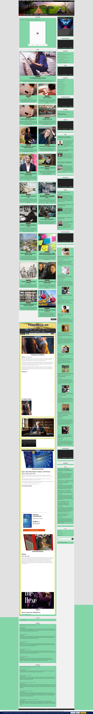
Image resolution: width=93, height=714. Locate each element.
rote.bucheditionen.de (61, 59)
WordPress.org (60, 535)
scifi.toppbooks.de (60, 92)
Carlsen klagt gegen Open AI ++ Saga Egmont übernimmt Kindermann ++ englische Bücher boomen (47, 196)
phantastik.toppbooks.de (61, 84)
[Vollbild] (72, 47)
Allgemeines (62, 114)
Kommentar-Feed (60, 533)
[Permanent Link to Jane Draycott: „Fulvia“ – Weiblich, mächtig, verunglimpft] (28, 270)
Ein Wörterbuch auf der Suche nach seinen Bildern (27, 682)
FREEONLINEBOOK (36, 14)
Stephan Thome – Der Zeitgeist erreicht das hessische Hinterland (64, 137)
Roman (27, 14)
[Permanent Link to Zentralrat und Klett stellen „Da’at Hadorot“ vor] (28, 111)
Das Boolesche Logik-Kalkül (62, 17)
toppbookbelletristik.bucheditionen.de (63, 60)
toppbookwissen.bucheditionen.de (63, 62)
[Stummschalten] (70, 47)
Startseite (20, 14)
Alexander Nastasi (71, 112)
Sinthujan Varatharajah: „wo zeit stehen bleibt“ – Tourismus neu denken (28, 254)
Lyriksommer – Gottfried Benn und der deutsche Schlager (28, 225)
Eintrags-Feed (60, 532)
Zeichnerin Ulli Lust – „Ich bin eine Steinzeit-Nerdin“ (65, 218)
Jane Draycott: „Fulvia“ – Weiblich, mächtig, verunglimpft (28, 282)
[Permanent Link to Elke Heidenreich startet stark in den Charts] (38, 64)
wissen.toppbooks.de (61, 94)
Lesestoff (23, 1)
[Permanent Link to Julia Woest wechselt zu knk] (47, 111)
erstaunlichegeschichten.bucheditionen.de (64, 54)
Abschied (64, 111)
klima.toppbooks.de (61, 81)
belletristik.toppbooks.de (61, 79)
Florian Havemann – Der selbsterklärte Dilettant (47, 146)
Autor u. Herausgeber (39, 1)
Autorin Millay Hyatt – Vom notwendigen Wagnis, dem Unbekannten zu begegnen (63, 503)
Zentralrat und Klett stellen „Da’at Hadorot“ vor (28, 119)
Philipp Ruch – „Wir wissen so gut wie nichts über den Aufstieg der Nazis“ (28, 174)
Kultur (32, 1)
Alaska (63, 112)
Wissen (28, 1)
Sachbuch (31, 14)
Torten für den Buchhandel (47, 97)
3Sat (64, 112)
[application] (65, 44)
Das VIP (28, 97)
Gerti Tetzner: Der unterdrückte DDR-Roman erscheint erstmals (65, 150)
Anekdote (67, 111)
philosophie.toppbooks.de (61, 86)
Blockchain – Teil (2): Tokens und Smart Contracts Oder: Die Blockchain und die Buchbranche (65, 334)
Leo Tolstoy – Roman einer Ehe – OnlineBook (30, 19)
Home (20, 1)
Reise (34, 1)
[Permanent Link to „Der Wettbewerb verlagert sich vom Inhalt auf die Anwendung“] (47, 160)
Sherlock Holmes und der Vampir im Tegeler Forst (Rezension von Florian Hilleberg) (65, 375)
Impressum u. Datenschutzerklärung (48, 1)
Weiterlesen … (61, 265)
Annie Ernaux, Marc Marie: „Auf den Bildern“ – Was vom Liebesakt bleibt (47, 282)
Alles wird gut (68, 114)
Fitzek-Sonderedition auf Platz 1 (64, 192)
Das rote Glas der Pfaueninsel (24, 656)
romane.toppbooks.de (61, 89)
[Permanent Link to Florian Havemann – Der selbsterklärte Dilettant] (47, 135)
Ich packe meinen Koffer (23, 634)
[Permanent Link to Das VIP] (28, 89)
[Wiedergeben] (58, 47)
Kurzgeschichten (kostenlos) (43, 14)
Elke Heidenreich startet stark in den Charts (38, 78)
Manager (26, 98)
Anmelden (59, 530)
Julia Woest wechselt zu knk (47, 119)
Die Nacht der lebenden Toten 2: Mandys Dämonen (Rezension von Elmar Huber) (65, 436)
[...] (67, 34)
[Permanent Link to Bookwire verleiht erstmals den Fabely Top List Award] (28, 188)
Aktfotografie (66, 112)
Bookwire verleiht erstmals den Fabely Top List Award (28, 197)
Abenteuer (67, 115)
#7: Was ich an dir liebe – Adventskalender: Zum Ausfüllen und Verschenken (65, 277)
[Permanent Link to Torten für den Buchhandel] (47, 89)
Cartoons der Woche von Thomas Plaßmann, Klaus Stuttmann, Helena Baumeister (28, 305)
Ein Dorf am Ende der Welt (24, 641)
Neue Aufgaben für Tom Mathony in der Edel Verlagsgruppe (65, 205)
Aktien (69, 111)
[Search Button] (46, 709)
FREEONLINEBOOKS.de (46, 8)
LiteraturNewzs (38, 76)
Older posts (53, 319)
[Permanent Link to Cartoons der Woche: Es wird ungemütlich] (47, 211)
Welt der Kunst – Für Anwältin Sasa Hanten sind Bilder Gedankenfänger (65, 162)
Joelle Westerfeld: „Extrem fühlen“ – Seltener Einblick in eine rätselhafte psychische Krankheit (47, 254)
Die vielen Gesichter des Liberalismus (25, 675)
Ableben (60, 111)
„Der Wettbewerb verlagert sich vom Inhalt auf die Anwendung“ (47, 168)
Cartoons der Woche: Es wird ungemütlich (47, 219)
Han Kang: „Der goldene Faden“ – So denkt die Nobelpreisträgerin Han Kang (28, 147)
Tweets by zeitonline (23, 619)
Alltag (62, 111)
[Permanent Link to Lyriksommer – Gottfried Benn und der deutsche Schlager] (28, 214)
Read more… (63, 201)
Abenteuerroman (60, 112)
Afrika (58, 111)
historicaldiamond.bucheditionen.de (63, 57)
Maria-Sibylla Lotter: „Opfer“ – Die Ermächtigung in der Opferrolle (47, 310)
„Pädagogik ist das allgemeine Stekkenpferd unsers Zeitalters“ (29, 699)
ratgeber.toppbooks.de (61, 87)
